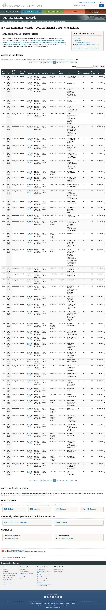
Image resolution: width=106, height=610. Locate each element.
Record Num (9, 72)
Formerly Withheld (22, 72)
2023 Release (35, 509)
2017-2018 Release (88, 509)
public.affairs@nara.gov (66, 538)
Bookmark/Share (92, 2)
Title (68, 73)
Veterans (22, 578)
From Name (61, 72)
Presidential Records (8, 577)
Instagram (50, 597)
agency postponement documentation (38, 505)
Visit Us (74, 11)
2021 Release (61, 509)
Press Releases (61, 522)
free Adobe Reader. (20, 550)
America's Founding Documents (95, 11)
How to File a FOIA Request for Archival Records (44, 584)
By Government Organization (10, 573)
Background (77, 40)
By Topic (5, 569)
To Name (52, 73)
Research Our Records (10, 11)
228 (45, 63)
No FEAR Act (68, 603)
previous (35, 63)
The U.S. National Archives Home (22, 4)
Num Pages (80, 72)
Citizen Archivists (82, 2)
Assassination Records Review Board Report (86, 48)
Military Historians (24, 571)
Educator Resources (53, 11)
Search (101, 5)
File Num (45, 73)
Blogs (58, 597)
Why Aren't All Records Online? (42, 581)
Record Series (93, 72)
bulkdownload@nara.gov (24, 495)
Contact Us (101, 2)
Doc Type (37, 73)
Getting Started (41, 569)
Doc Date (29, 73)
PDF (28, 78)
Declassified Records (42, 577)
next (72, 63)
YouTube (56, 597)
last (76, 63)
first (30, 63)
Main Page (77, 38)
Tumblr (53, 597)
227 (42, 63)
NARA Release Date (14, 71)
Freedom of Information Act (58, 603)
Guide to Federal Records (43, 575)
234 (63, 63)
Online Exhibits (6, 586)
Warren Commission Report (82, 42)
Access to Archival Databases (7, 580)
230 (51, 63)
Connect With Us (53, 594)
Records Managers (24, 577)
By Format (5, 571)
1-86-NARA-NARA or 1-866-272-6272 (53, 607)
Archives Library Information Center (10, 583)
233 (60, 63)
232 (57, 63)
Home (3, 21)
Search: (73, 66)
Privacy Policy (46, 603)
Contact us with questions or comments (11, 559)
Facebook (45, 597)
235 (66, 63)
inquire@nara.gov (13, 538)
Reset (102, 66)
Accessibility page (40, 551)
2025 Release (9, 509)
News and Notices (58, 569)
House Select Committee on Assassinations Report (86, 45)
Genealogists (23, 569)
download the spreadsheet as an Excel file (60, 60)
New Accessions (58, 571)
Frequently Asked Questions (15, 522)
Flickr (61, 597)
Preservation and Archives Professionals (26, 574)
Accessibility (39, 603)
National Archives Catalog (9, 575)
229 (48, 63)
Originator (86, 73)
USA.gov (74, 603)
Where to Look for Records (44, 578)
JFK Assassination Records (25, 21)
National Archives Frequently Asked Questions (44, 572)
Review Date (99, 72)
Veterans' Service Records (31, 11)
